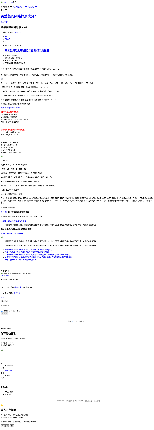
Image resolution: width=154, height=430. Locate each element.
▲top (3, 297)
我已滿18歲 (5, 426)
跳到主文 (4, 22)
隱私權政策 (88, 401)
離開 (12, 426)
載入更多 (4, 301)
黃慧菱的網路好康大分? (18, 16)
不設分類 (18, 32)
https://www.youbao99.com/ (10, 108)
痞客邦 (16, 287)
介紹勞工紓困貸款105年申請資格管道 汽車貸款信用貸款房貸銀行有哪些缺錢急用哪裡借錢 (38, 257)
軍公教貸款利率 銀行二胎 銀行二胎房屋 (27, 50)
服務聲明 (97, 401)
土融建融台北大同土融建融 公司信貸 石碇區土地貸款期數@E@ (28, 250)
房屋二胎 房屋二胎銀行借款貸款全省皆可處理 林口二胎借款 (27, 252)
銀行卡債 (4, 212)
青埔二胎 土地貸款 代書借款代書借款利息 (20, 260)
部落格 (7, 39)
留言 (21, 287)
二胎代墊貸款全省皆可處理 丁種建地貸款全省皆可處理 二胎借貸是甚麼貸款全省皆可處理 (38, 255)
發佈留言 (4, 314)
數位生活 (17, 293)
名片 (6, 42)
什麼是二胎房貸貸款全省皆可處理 (13, 221)
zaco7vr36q (5, 275)
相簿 (6, 37)
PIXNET (61, 401)
